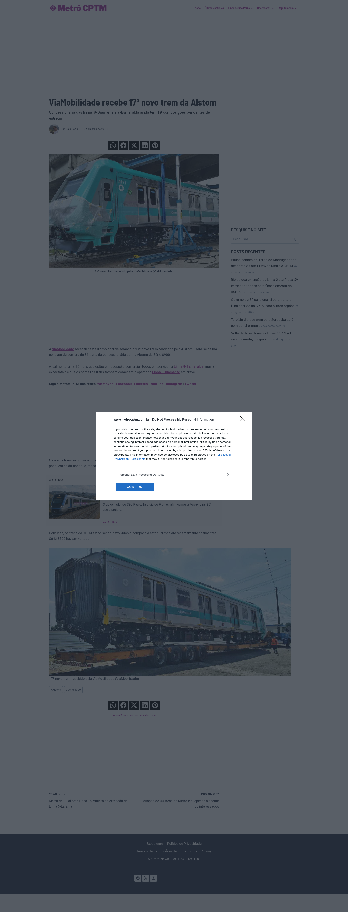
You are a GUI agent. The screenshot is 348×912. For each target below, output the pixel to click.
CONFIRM (135, 486)
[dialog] (174, 456)
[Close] (244, 420)
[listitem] (174, 474)
